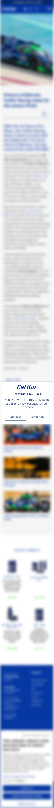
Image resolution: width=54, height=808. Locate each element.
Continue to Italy (38, 417)
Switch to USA (15, 417)
